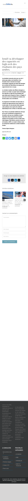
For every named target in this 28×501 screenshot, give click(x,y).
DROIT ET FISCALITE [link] (18, 464)
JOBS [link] (17, 457)
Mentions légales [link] (7, 462)
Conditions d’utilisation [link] (6, 457)
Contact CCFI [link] (6, 465)
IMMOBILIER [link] (19, 460)
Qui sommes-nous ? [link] (7, 452)
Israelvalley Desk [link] (7, 72)
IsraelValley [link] (15, 479)
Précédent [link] (17, 12)
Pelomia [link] (14, 481)
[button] (3, 200)
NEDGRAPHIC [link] (19, 480)
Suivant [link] (23, 12)
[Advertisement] (14, 43)
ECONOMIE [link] (18, 454)
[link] (7, 3)
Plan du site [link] (6, 468)
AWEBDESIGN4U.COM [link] (11, 480)
